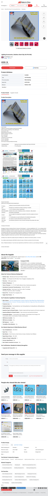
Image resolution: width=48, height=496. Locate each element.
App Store (4, 488)
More (2, 485)
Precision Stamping (14, 300)
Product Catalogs (18, 444)
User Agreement (31, 492)
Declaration (37, 492)
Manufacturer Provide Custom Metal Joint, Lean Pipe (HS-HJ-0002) (6, 416)
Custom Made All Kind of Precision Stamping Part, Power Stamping (29, 398)
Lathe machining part (39, 449)
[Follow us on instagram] (42, 488)
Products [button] (12, 5)
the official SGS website (31, 256)
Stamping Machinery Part (7, 479)
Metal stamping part (5, 447)
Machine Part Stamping (31, 476)
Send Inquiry (12, 67)
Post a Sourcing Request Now (36, 375)
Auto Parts (35, 302)
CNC (13, 451)
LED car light (15, 449)
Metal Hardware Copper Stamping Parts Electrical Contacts (41, 398)
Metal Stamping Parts (7, 302)
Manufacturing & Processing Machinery (12, 9)
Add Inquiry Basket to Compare (24, 48)
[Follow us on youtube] (44, 488)
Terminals (14, 447)
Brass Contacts (21, 300)
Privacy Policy (43, 492)
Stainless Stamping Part (34, 479)
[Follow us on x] (40, 488)
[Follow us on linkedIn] (34, 489)
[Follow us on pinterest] (46, 488)
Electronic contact (4, 449)
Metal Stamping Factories (20, 473)
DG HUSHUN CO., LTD (8, 56)
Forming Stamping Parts (7, 467)
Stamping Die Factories (31, 473)
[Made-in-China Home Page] (24, 2)
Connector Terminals (16, 302)
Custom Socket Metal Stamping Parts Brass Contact (5, 398)
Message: (6, 365)
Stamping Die (17, 464)
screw (25, 449)
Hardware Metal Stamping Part (21, 479)
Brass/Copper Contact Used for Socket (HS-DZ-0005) (17, 435)
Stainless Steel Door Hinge (26, 302)
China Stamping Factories (7, 473)
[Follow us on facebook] (38, 488)
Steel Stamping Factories (7, 476)
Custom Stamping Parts (19, 476)
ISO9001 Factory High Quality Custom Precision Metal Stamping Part (18, 398)
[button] (2, 2)
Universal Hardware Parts (7, 464)
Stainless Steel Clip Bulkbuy (16, 482)
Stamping (23, 9)
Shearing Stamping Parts (31, 467)
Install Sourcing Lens (7, 489)
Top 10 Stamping (5, 482)
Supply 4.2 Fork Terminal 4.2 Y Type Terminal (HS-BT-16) (29, 416)
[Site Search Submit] (30, 5)
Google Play (12, 488)
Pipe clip (25, 451)
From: (7, 358)
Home (2, 9)
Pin (36, 447)
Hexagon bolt (38, 451)
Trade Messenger (21, 488)
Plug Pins (27, 300)
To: (7, 362)
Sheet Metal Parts (33, 300)
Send (11, 375)
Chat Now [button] (36, 67)
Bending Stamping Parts (19, 467)
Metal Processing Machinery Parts (29, 464)
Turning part (26, 447)
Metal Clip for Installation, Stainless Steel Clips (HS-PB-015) (18, 416)
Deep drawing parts (5, 451)
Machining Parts (40, 300)
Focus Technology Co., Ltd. (15, 492)
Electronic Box (41, 302)
